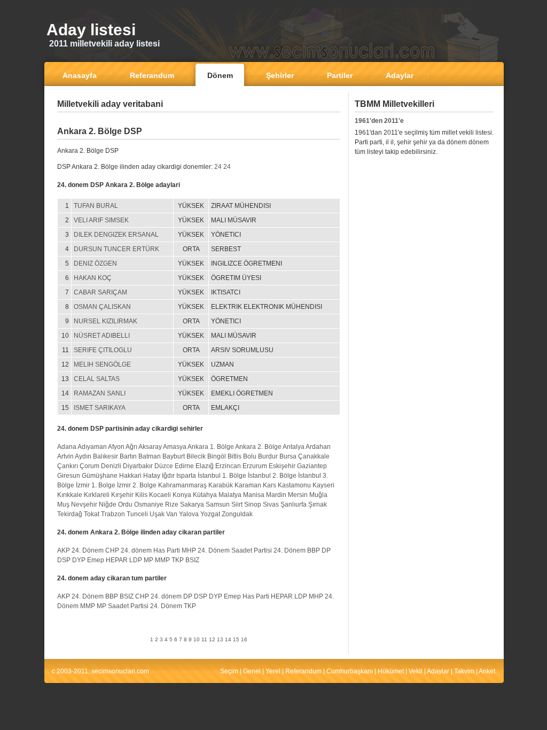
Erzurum (255, 466)
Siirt (237, 504)
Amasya (174, 447)
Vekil (416, 671)
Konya (182, 495)
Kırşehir (122, 495)
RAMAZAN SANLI (100, 393)
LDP (135, 560)
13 (220, 639)
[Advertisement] (199, 120)
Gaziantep (312, 466)
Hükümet (391, 671)
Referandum (303, 671)
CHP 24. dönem (128, 550)
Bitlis (234, 456)
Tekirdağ (69, 514)
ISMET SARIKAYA (100, 407)
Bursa (287, 456)
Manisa (253, 495)
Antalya (293, 447)
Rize (171, 504)
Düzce (163, 466)
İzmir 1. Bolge (95, 485)
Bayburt (173, 456)
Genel (252, 671)
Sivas (271, 504)
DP (326, 550)
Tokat (91, 514)
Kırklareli (97, 495)
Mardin (276, 495)
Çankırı (67, 466)
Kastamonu (294, 485)
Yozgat (210, 514)
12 (212, 639)
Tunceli (137, 514)
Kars (269, 485)
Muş (63, 504)
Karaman (248, 485)
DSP (64, 560)
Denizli (111, 466)
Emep (95, 560)
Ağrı (131, 447)
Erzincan (228, 466)
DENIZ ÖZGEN (95, 263)
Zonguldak (237, 514)
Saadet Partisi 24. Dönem (268, 550)
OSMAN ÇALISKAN (102, 306)
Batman (149, 456)
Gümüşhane (100, 475)
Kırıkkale (69, 495)
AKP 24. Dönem (80, 550)
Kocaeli (160, 495)
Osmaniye (148, 504)
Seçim (229, 671)
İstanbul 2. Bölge (272, 475)
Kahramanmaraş (182, 485)
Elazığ (205, 466)
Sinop (252, 504)
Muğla (318, 495)
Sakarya (192, 504)
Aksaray (150, 447)
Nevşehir (84, 504)
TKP (177, 560)
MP (148, 560)
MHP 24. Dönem (206, 550)
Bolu (249, 456)
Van (171, 514)
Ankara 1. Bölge (210, 447)
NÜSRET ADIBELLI (102, 335)
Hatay (151, 475)
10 (196, 639)
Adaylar (438, 671)
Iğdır (168, 475)
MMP (162, 560)
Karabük (220, 485)
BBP (313, 550)
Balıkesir (105, 456)
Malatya (229, 495)
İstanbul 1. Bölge (222, 475)
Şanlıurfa (293, 504)
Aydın (83, 456)
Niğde (107, 504)
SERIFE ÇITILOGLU (103, 350)
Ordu (125, 504)
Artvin (65, 456)
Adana (66, 447)
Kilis (141, 495)
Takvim (464, 671)
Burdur (268, 456)
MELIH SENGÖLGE (102, 364)
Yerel (272, 671)
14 (228, 639)
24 (218, 166)
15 (236, 639)
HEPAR (117, 560)
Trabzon (113, 514)
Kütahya (205, 495)
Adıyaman (92, 447)
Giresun (68, 475)
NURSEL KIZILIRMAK (105, 321)
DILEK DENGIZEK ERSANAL (116, 234)
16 (244, 639)
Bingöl (216, 456)
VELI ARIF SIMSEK (101, 220)
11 (204, 639)
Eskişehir (282, 466)
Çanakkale (314, 456)
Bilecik (196, 456)
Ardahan (318, 447)
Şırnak (317, 504)
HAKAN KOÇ (93, 278)
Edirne (184, 466)
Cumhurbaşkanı (349, 671)
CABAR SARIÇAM (100, 292)
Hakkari (130, 475)
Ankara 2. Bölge (258, 447)
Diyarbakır (138, 466)
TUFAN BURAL (96, 205)
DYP (78, 560)
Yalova (189, 514)
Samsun (218, 504)
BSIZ (192, 560)
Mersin (298, 495)
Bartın (128, 456)
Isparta (186, 475)
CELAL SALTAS (97, 379)
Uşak (157, 514)
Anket (487, 671)
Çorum (89, 466)
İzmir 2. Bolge (137, 485)
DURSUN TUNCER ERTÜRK (116, 249)
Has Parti (166, 550)
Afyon (116, 447)
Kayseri (323, 485)
